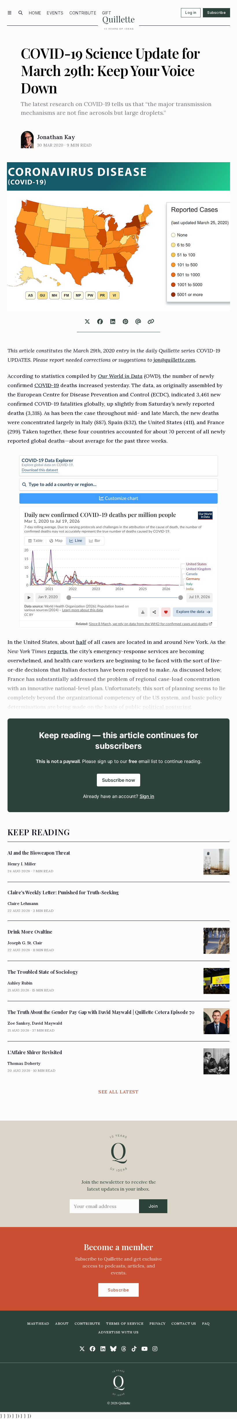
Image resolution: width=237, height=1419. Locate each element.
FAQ (206, 1323)
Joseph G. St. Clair (25, 942)
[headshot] (27, 139)
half (81, 642)
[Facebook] (92, 1348)
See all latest (118, 1092)
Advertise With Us (118, 1332)
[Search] (20, 12)
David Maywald (47, 1023)
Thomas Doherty (24, 1063)
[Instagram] (154, 1348)
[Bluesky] (113, 1348)
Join (153, 1206)
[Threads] (123, 1348)
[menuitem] (35, 12)
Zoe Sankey (19, 1023)
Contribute (83, 12)
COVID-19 (46, 385)
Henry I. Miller (22, 863)
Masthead (38, 1323)
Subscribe (216, 12)
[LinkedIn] (102, 1348)
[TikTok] (134, 1348)
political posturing (166, 706)
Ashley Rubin (20, 983)
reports (57, 651)
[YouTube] (144, 1348)
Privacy (157, 1323)
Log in (190, 12)
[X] (82, 1348)
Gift (106, 12)
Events (55, 12)
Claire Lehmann (23, 903)
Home (35, 12)
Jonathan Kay (56, 137)
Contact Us (183, 1323)
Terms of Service (125, 1323)
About (62, 1323)
